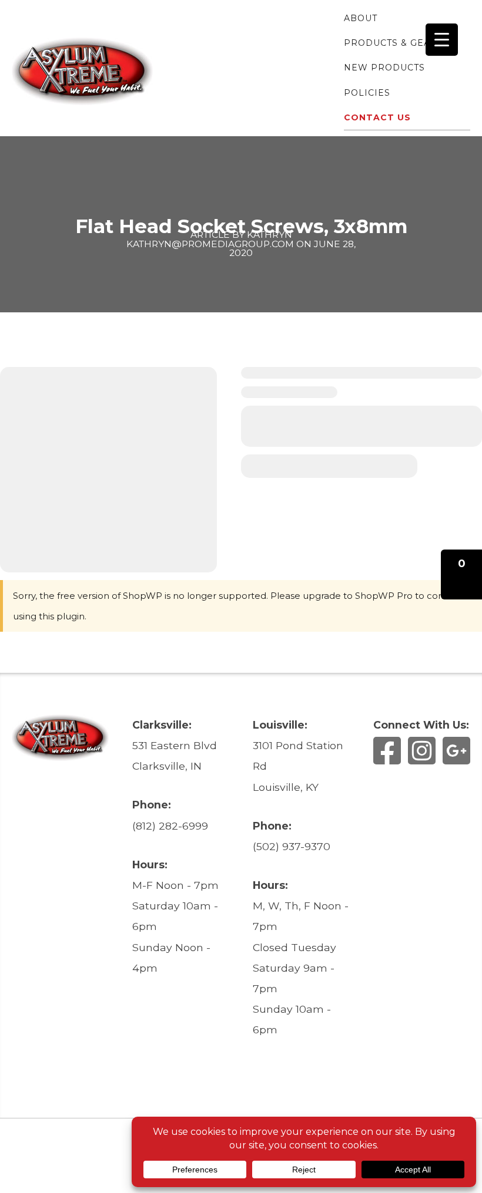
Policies (367, 92)
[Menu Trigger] (442, 39)
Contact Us (377, 117)
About (360, 18)
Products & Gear (390, 43)
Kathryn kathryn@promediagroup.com (210, 239)
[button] (461, 574)
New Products (384, 67)
